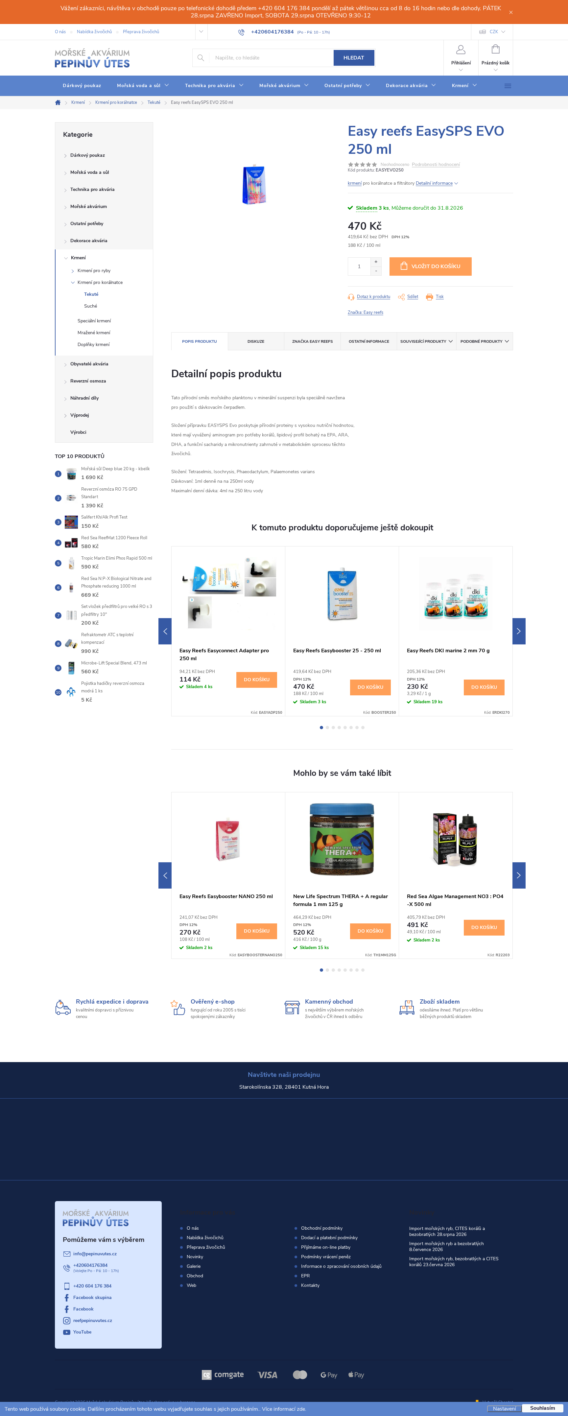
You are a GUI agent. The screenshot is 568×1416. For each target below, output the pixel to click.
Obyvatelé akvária (89, 364)
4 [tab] (339, 727)
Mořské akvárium (88, 206)
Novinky (195, 1257)
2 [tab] (327, 727)
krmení (355, 183)
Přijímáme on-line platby (325, 1247)
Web (191, 1285)
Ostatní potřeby (86, 224)
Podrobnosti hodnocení (436, 165)
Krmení (78, 258)
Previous (165, 631)
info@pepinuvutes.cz (95, 1254)
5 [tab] (345, 727)
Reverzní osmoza (88, 381)
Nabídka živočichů (94, 32)
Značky (104, 433)
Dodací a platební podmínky (329, 1238)
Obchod (195, 1276)
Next (519, 631)
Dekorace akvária (88, 241)
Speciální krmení (94, 321)
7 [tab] (357, 727)
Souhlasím (542, 1408)
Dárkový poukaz (87, 155)
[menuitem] (82, 86)
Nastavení (504, 1408)
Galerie (194, 1266)
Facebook (83, 1309)
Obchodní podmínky (322, 1228)
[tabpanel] (228, 631)
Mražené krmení (94, 333)
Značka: (365, 312)
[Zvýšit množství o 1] (375, 262)
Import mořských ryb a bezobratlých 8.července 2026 (446, 1247)
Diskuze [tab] (256, 341)
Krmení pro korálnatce (100, 282)
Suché (90, 306)
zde (301, 1409)
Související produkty (423, 341)
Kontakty (310, 1285)
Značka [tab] (312, 341)
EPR (305, 1276)
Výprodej (79, 415)
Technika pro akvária (92, 189)
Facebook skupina (92, 1297)
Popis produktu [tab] (199, 341)
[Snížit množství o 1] (375, 271)
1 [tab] (321, 727)
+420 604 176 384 (92, 1286)
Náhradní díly (84, 398)
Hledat (353, 57)
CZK (494, 32)
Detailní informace (434, 183)
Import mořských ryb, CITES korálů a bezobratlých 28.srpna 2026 (447, 1231)
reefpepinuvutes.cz (92, 1320)
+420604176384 (90, 1265)
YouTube (82, 1332)
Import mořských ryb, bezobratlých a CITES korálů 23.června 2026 (454, 1262)
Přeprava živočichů (141, 32)
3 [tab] (333, 727)
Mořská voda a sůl (89, 172)
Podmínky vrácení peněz (326, 1257)
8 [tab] (363, 727)
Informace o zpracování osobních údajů (341, 1266)
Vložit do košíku (436, 266)
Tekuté (91, 294)
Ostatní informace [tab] (369, 341)
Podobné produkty (481, 341)
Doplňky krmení (93, 344)
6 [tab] (351, 727)
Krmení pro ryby (94, 270)
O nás (60, 32)
